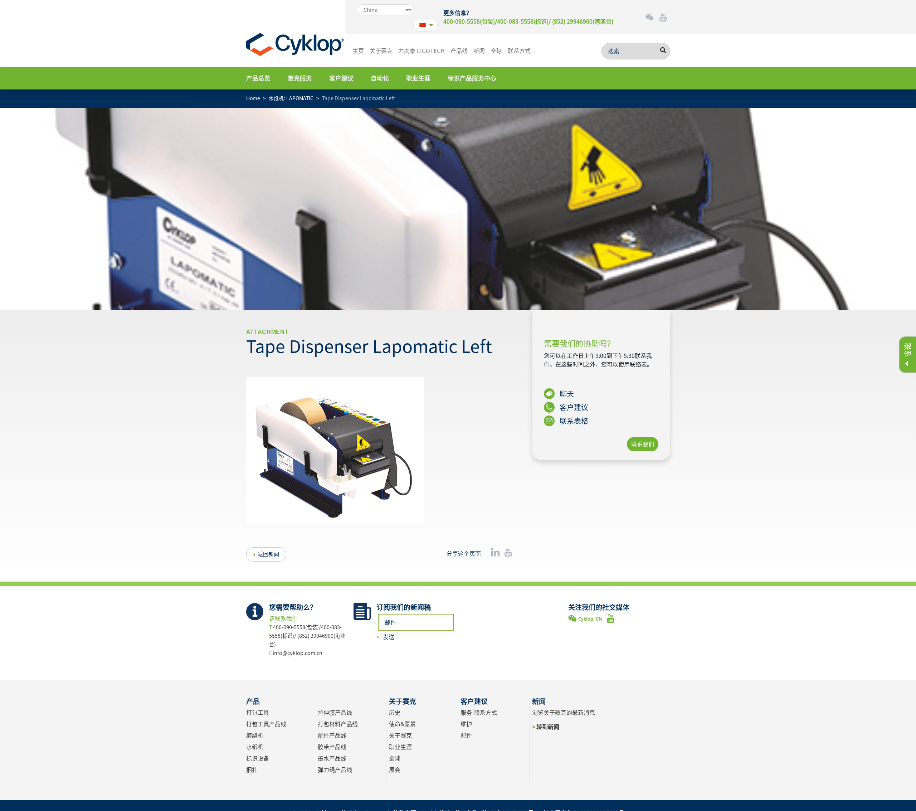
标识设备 (257, 758)
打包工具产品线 (266, 724)
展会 (394, 770)
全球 (496, 51)
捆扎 (252, 770)
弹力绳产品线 (335, 770)
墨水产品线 (332, 758)
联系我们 (642, 444)
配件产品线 (332, 735)
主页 (358, 51)
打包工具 (257, 712)
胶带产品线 (332, 747)
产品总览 (258, 78)
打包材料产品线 (338, 724)
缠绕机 (254, 735)
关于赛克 (381, 51)
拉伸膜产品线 (335, 712)
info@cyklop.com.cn (297, 653)
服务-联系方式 (479, 712)
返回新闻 (268, 554)
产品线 (459, 51)
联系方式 (519, 51)
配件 (466, 735)
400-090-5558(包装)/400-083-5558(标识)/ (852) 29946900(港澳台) (528, 21)
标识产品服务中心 (472, 78)
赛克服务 (300, 78)
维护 (466, 724)
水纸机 (254, 747)
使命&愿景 (402, 724)
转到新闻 (547, 727)
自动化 (380, 78)
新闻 (479, 51)
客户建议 (341, 78)
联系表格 (573, 420)
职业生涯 (418, 78)
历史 (394, 712)
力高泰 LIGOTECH (421, 51)
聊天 (566, 393)
